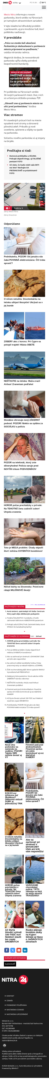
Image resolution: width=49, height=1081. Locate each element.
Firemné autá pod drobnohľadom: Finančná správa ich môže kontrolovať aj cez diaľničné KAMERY (24, 691)
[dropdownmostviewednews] (24, 631)
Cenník (9, 1000)
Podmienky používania (16, 1005)
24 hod (38, 636)
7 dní (32, 636)
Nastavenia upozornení (17, 1014)
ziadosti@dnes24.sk (9, 1040)
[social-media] (4, 1045)
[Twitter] (13, 950)
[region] (20, 3)
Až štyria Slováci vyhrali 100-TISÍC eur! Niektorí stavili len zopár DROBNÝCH (25, 699)
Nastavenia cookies (15, 1009)
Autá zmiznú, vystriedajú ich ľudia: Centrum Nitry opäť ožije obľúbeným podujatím (26, 612)
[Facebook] (7, 950)
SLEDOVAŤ (10, 964)
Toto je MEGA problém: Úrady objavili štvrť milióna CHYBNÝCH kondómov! (23, 651)
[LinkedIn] (25, 950)
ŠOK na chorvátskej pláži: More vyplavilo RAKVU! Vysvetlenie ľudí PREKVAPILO (25, 670)
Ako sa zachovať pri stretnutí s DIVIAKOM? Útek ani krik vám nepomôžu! (25, 657)
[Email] (19, 950)
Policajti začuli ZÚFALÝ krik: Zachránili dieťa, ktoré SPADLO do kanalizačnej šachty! (26, 625)
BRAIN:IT (15, 1068)
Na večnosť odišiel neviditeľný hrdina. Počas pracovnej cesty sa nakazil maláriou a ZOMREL (25, 664)
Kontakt (10, 996)
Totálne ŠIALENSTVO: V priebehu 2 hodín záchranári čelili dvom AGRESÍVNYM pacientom (25, 619)
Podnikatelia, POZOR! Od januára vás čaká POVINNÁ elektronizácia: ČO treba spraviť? (23, 706)
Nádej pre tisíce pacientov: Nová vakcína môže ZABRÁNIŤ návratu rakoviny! (25, 677)
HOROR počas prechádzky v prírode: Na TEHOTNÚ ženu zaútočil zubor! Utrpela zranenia (23, 643)
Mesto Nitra (10, 14)
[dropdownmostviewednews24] (24, 713)
